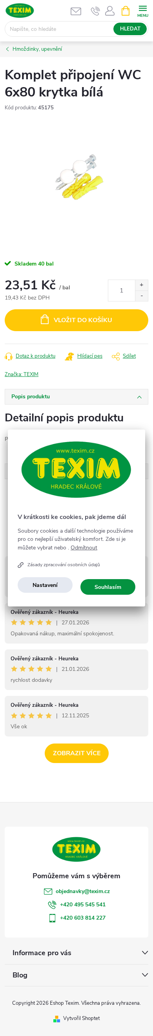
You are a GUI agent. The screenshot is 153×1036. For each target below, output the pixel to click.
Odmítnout (84, 548)
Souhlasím (108, 587)
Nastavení (45, 585)
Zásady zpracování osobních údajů (63, 565)
